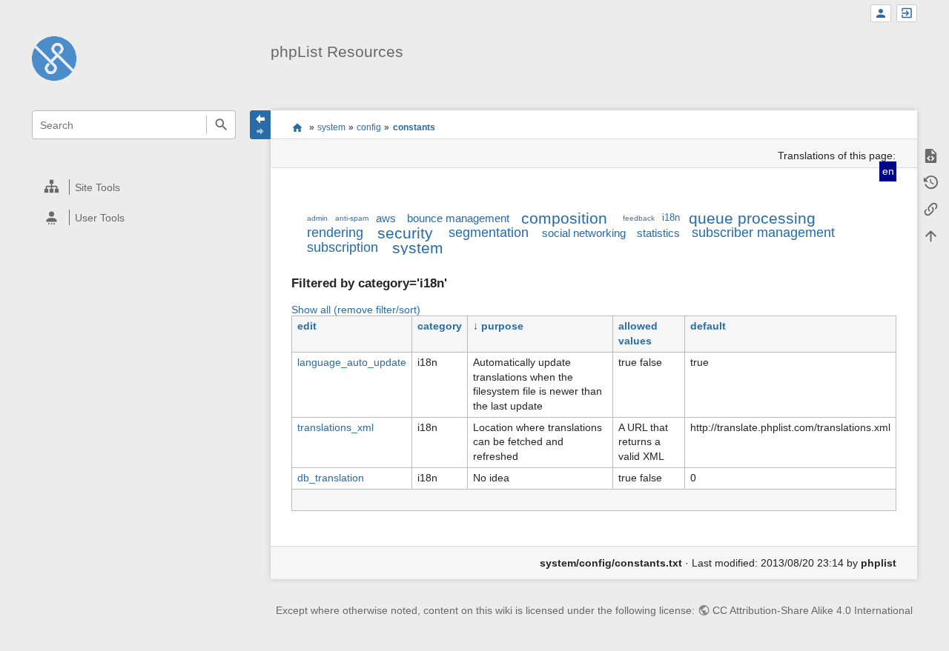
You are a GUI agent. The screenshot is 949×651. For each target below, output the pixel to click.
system (331, 127)
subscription (342, 247)
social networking (584, 233)
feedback (639, 218)
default (708, 326)
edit (307, 326)
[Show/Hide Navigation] (260, 124)
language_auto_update (351, 362)
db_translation (330, 478)
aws (386, 218)
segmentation (489, 232)
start (296, 127)
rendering (335, 232)
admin (317, 218)
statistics (658, 233)
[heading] (134, 187)
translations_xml (335, 427)
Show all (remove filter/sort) (355, 310)
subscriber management (763, 232)
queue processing (752, 218)
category (439, 326)
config (369, 127)
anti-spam (351, 218)
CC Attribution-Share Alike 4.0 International (812, 610)
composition (564, 218)
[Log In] (906, 13)
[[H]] (54, 58)
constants (414, 127)
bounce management (458, 218)
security (405, 232)
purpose (502, 326)
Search (220, 124)
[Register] (880, 13)
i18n (671, 218)
